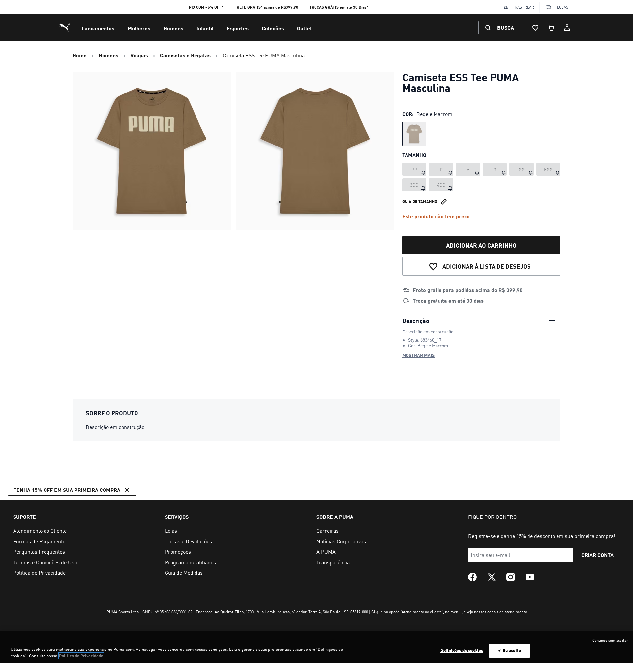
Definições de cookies (461, 650)
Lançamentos (98, 28)
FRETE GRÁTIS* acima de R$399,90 (266, 7)
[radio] (414, 134)
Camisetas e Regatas (185, 55)
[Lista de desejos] (535, 27)
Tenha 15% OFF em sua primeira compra (67, 490)
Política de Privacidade (81, 655)
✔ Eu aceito (509, 650)
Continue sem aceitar (610, 640)
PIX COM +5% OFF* (206, 7)
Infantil (205, 28)
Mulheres (139, 28)
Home (80, 55)
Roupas (139, 55)
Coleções (273, 28)
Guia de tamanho (419, 201)
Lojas (562, 7)
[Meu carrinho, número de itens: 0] (551, 27)
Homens (173, 28)
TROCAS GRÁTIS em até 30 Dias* (338, 7)
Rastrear (524, 7)
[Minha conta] (567, 27)
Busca (505, 27)
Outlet (304, 28)
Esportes (238, 28)
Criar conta (597, 555)
